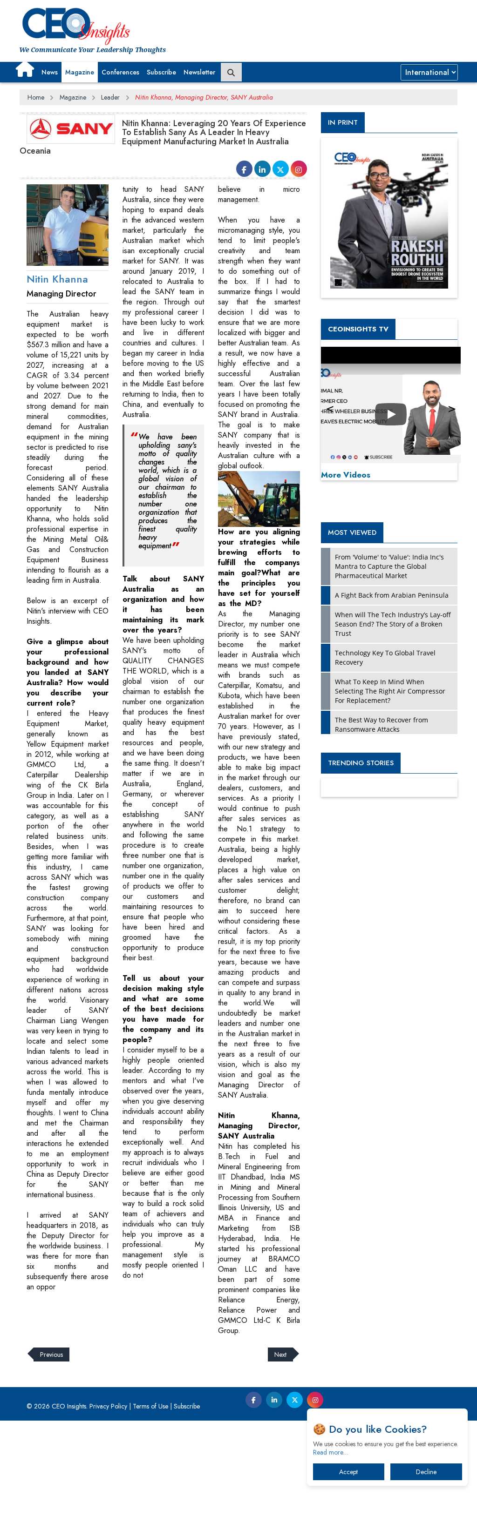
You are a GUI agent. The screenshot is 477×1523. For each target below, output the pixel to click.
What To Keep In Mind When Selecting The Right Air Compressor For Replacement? (390, 691)
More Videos (345, 474)
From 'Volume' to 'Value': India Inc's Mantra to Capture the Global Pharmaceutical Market (389, 566)
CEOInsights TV (358, 329)
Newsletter (199, 72)
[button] (25, 69)
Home (35, 97)
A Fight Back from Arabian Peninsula (392, 595)
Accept (348, 1471)
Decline (426, 1471)
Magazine (79, 72)
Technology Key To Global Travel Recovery (385, 657)
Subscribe (161, 72)
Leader (110, 97)
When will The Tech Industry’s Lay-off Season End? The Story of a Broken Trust (393, 624)
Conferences (120, 72)
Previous (51, 1354)
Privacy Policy (108, 1406)
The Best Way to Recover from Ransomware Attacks (381, 724)
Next (280, 1354)
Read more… (330, 1452)
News (49, 72)
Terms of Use (150, 1406)
